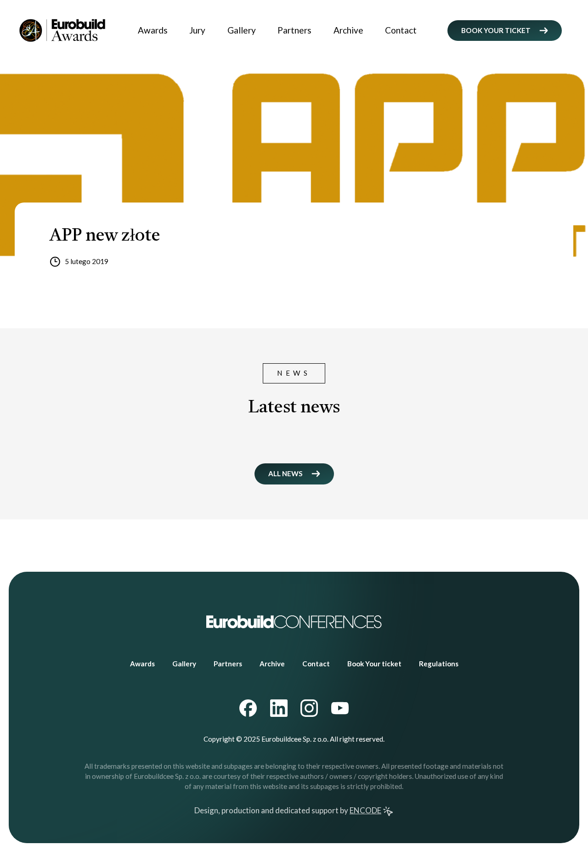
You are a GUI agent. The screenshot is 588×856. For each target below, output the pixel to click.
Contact (401, 30)
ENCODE (365, 810)
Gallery (241, 30)
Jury (197, 30)
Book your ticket (496, 30)
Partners (294, 30)
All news (285, 473)
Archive (348, 30)
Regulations (438, 663)
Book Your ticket (374, 663)
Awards (153, 30)
